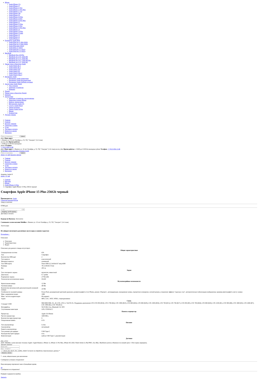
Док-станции (13, 86)
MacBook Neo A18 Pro (16, 55)
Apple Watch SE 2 (15, 67)
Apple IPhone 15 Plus (16, 24)
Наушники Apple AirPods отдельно (21, 82)
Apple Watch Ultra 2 (15, 73)
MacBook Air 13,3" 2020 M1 (18, 62)
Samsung (8, 95)
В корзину (9, 211)
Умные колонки (14, 107)
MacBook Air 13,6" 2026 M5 (18, 57)
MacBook (8, 53)
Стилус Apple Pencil (16, 106)
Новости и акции (11, 131)
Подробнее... (5, 234)
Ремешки (12, 89)
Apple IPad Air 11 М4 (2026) (18, 42)
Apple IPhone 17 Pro (15, 8)
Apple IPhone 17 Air (15, 11)
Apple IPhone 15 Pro (15, 26)
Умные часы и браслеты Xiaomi (16, 93)
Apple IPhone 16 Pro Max (17, 20)
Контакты (8, 133)
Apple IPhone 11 (14, 39)
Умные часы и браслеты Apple (15, 64)
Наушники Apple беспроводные (20, 80)
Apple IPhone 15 (14, 22)
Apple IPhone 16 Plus (16, 17)
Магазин (8, 181)
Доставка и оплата (11, 129)
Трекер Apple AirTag (16, 109)
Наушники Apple (11, 77)
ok (1, 367)
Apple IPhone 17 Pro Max (17, 10)
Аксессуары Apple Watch (13, 84)
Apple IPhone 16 (14, 15)
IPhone (7, 2)
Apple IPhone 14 (14, 29)
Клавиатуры (13, 113)
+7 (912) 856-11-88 (7, 147)
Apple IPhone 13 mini (16, 33)
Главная (7, 120)
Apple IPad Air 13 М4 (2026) (18, 44)
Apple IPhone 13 (14, 35)
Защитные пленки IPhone (17, 100)
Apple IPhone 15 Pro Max (17, 28)
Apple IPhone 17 (14, 6)
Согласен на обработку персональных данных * (31, 351)
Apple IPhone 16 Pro (15, 19)
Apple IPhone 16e (14, 13)
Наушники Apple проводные (19, 78)
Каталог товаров (10, 124)
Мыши (11, 111)
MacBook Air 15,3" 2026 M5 (18, 58)
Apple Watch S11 (14, 71)
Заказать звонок (11, 155)
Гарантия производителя (9, 200)
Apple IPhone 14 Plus (16, 31)
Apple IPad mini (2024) (16, 46)
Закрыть (3, 377)
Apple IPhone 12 (14, 37)
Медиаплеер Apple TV (16, 104)
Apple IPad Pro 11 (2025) (17, 49)
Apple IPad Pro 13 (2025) (17, 51)
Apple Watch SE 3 (15, 66)
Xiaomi (7, 91)
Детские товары (10, 115)
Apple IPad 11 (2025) (16, 48)
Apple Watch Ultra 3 (15, 75)
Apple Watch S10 (14, 69)
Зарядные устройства (16, 87)
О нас (7, 127)
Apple (15, 198)
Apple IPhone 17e (14, 4)
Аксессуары (9, 96)
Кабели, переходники (16, 102)
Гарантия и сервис (11, 125)
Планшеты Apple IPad (12, 40)
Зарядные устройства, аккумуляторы (21, 98)
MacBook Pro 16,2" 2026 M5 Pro (20, 60)
